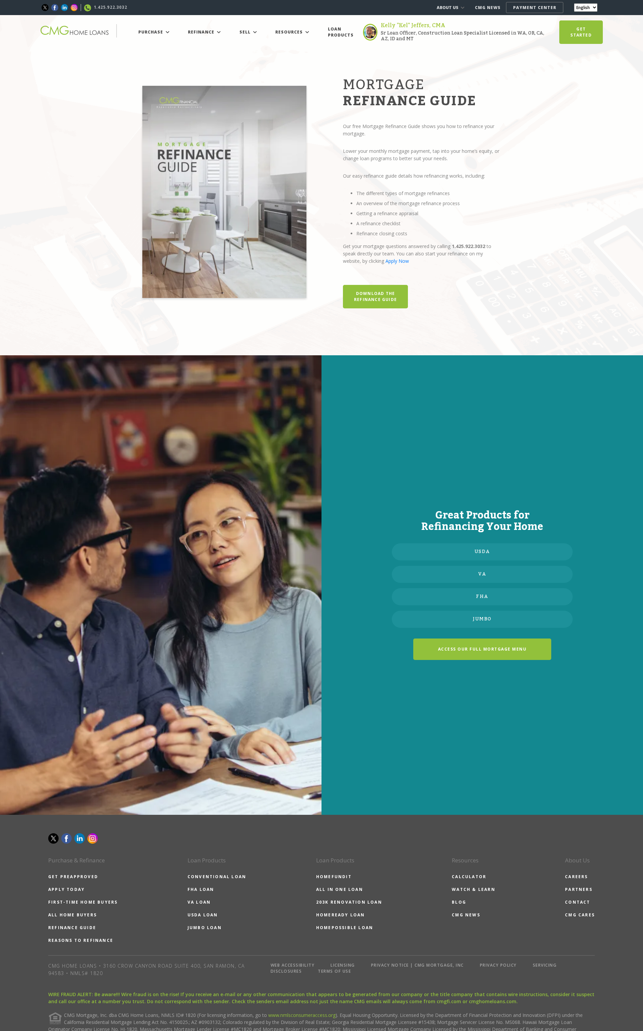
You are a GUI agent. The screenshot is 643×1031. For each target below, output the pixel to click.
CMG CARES (580, 915)
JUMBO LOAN (205, 927)
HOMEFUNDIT (334, 877)
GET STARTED (580, 32)
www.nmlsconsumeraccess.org (302, 1015)
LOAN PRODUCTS (341, 32)
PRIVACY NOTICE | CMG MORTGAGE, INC (417, 965)
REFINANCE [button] (202, 32)
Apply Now (397, 261)
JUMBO (482, 619)
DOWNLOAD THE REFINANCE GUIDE (375, 296)
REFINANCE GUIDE (72, 927)
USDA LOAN (203, 915)
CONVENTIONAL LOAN (217, 877)
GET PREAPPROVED (73, 877)
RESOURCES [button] (289, 32)
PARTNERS (578, 889)
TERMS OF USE (334, 971)
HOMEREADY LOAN (340, 915)
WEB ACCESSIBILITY (293, 965)
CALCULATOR (469, 877)
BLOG (459, 902)
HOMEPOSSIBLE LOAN (344, 927)
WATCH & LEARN (473, 889)
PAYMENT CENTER (534, 7)
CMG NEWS (488, 7)
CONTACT (577, 902)
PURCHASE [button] (151, 32)
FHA (482, 596)
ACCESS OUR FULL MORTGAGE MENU (482, 649)
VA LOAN (199, 902)
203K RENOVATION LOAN (349, 902)
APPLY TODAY (66, 889)
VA (482, 574)
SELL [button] (245, 32)
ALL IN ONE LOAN (339, 889)
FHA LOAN (201, 889)
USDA (482, 551)
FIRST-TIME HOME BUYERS (83, 902)
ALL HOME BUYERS (72, 915)
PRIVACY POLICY (498, 965)
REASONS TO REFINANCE (80, 940)
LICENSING (343, 965)
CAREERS (576, 877)
